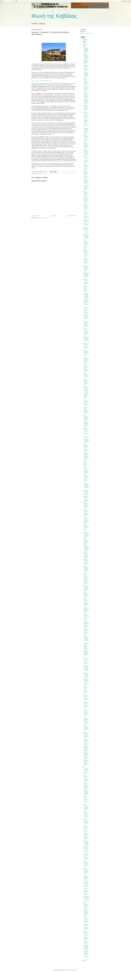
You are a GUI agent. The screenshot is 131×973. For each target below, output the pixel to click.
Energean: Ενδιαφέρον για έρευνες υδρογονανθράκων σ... (86, 56)
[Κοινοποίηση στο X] (53, 171)
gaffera (68, 970)
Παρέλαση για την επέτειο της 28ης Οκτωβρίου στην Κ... (86, 316)
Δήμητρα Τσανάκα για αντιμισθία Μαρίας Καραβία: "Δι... (85, 603)
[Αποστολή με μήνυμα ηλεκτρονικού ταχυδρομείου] (50, 171)
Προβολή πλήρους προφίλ (86, 33)
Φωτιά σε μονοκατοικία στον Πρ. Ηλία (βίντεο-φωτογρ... (86, 167)
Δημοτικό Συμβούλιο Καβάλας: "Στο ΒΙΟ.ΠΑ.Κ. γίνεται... (85, 906)
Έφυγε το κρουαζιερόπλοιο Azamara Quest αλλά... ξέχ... (86, 194)
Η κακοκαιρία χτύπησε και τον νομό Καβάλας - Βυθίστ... (86, 749)
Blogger (75, 970)
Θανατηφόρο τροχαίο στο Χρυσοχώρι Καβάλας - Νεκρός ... (86, 535)
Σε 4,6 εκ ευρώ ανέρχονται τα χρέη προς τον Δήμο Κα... (86, 187)
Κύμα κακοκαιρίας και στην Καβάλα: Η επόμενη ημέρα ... (86, 588)
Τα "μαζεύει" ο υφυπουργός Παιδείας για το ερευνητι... (86, 878)
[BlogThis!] (51, 171)
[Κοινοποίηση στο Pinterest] (56, 171)
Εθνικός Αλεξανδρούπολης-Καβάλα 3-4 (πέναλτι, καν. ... (86, 505)
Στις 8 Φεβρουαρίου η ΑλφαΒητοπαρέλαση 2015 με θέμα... (86, 520)
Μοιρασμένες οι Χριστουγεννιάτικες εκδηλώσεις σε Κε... (86, 115)
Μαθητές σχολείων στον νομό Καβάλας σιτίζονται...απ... (86, 145)
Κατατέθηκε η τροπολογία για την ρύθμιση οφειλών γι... (86, 763)
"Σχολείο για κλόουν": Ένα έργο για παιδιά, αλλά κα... (85, 181)
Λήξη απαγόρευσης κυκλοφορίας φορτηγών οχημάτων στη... (86, 439)
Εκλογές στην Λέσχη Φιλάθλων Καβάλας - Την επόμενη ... (85, 595)
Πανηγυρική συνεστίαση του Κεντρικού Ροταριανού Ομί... (86, 282)
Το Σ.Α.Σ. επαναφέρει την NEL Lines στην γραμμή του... (86, 864)
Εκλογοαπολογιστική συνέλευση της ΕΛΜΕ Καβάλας (86, 792)
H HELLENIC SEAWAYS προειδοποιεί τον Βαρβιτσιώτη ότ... (86, 682)
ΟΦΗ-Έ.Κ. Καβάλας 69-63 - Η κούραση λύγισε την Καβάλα (85, 555)
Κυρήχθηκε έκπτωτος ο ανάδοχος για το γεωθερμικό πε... (86, 360)
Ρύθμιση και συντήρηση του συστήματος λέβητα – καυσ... (86, 68)
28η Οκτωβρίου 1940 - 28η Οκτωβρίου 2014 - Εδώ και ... (86, 339)
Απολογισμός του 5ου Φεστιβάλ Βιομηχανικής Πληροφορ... (86, 954)
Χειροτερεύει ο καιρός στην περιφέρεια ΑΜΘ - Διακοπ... (86, 610)
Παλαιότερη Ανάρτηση (71, 215)
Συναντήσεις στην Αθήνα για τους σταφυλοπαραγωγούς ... (86, 668)
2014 (83, 39)
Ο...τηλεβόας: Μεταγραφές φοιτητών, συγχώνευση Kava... (86, 947)
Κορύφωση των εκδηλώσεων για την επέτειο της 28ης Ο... (86, 331)
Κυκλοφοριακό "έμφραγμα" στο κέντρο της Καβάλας (86, 89)
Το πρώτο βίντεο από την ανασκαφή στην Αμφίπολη (85, 310)
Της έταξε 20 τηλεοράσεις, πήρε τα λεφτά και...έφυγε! (86, 200)
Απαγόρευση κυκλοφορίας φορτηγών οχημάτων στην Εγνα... (86, 548)
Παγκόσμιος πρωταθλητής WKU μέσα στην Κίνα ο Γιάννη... (86, 131)
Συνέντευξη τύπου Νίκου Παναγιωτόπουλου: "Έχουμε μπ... (86, 411)
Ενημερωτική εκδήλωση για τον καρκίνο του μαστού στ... (86, 455)
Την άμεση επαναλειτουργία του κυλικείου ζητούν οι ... (86, 418)
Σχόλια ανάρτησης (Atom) (42, 217)
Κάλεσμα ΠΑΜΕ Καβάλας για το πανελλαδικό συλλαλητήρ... (86, 253)
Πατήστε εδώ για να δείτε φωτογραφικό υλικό (41, 80)
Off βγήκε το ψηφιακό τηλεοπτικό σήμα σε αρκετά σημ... (86, 268)
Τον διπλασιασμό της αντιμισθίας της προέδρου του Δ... (86, 661)
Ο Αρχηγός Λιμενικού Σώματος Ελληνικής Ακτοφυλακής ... (86, 653)
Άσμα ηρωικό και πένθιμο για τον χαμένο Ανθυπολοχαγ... (86, 346)
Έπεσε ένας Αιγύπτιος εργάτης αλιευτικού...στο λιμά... (86, 95)
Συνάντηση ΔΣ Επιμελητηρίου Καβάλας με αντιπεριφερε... (86, 223)
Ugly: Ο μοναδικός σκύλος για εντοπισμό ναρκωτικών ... (86, 638)
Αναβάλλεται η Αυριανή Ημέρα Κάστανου (86, 582)
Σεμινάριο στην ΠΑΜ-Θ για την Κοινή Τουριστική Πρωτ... (86, 631)
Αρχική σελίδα (53, 215)
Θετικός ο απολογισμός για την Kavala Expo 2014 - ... (86, 261)
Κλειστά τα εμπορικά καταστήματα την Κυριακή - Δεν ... (86, 207)
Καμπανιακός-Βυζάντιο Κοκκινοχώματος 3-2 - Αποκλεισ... (86, 492)
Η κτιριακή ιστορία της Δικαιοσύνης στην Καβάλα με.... (86, 353)
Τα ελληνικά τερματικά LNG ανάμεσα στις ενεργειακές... (86, 123)
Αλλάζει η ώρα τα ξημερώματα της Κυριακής (86, 576)
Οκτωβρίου (85, 44)
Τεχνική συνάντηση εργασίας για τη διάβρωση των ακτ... (86, 720)
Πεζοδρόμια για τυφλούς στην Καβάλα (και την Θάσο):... (85, 462)
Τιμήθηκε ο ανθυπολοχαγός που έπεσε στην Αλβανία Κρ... (86, 569)
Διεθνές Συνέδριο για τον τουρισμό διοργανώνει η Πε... (86, 735)
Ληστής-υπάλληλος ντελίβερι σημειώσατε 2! (86, 375)
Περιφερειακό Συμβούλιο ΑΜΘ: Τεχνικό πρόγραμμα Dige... (86, 940)
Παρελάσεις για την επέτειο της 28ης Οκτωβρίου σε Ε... (86, 289)
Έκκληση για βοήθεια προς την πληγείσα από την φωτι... (85, 108)
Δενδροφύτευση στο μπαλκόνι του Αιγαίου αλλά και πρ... (86, 822)
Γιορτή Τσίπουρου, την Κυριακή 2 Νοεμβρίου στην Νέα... (86, 470)
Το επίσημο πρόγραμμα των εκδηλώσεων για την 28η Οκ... (86, 836)
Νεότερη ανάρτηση (35, 215)
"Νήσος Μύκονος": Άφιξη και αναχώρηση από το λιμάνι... (86, 541)
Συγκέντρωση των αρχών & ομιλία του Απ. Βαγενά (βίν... (85, 395)
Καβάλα (40, 173)
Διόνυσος (36, 173)
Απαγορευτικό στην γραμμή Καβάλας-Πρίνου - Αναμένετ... (86, 785)
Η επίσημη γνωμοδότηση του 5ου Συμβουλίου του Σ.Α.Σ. (86, 843)
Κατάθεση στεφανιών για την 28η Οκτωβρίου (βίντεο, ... (86, 424)
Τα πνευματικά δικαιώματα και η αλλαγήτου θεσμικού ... (86, 624)
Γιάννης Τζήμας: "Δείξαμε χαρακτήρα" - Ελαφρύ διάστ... (86, 807)
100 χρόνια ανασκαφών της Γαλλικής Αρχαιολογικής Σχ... (86, 512)
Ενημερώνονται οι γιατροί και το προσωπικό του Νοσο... (86, 884)
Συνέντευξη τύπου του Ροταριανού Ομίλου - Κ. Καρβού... (86, 101)
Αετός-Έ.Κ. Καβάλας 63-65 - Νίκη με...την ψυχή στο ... (86, 829)
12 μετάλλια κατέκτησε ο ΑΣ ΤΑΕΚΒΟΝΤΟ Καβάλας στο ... (86, 927)
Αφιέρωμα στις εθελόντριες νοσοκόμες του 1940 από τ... (86, 237)
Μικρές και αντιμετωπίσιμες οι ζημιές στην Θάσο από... (86, 389)
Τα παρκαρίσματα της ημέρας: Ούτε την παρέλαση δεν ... (86, 324)
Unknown (84, 31)
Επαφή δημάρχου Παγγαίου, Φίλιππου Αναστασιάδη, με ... (86, 49)
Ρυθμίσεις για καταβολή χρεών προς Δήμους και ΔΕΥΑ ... (86, 913)
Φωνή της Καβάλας (54, 16)
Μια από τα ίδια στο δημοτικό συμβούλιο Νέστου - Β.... (85, 871)
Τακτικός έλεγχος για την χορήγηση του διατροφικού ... (86, 799)
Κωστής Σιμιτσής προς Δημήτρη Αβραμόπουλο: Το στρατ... (85, 82)
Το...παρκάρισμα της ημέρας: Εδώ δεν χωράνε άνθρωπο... (86, 646)
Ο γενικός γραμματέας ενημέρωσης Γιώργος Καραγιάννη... (86, 486)
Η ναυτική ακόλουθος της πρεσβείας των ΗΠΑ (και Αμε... (86, 778)
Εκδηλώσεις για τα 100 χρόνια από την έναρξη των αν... (86, 675)
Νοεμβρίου (85, 41)
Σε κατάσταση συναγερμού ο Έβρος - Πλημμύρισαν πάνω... (86, 296)
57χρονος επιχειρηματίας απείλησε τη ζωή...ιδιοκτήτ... (86, 697)
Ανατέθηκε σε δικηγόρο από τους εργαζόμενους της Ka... (86, 152)
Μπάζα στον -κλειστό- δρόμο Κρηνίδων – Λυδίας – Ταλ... (86, 382)
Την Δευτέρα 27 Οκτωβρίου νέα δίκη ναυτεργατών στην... (86, 920)
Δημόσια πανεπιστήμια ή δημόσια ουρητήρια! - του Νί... (86, 814)
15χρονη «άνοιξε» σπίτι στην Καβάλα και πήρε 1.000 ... (86, 727)
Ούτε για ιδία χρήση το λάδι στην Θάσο (85, 62)
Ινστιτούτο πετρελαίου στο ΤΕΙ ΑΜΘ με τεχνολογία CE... (86, 403)
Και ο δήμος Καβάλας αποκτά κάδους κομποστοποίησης (86, 742)
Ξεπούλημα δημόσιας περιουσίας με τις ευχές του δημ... (86, 74)
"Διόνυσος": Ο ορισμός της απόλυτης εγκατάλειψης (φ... (86, 705)
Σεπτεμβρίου (85, 960)
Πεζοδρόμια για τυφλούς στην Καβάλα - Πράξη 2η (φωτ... (85, 368)
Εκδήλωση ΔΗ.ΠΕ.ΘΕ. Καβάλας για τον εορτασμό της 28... (86, 755)
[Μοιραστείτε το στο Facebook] (54, 171)
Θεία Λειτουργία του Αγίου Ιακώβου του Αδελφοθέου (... (86, 770)
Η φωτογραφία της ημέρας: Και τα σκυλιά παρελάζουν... (86, 302)
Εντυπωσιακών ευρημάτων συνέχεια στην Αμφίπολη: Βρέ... (86, 891)
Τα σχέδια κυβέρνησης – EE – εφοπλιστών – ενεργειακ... (86, 230)
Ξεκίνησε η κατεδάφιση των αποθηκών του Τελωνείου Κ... (86, 431)
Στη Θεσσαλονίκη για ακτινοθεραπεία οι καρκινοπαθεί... (86, 712)
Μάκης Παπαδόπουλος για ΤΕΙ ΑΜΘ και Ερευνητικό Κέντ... (86, 244)
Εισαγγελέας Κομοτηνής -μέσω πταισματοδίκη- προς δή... (86, 562)
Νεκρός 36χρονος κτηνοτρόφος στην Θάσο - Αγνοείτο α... (85, 478)
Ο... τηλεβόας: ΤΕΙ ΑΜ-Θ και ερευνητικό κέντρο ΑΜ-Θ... (86, 857)
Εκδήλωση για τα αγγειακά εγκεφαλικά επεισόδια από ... (86, 275)
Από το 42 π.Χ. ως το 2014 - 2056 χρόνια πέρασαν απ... (85, 690)
